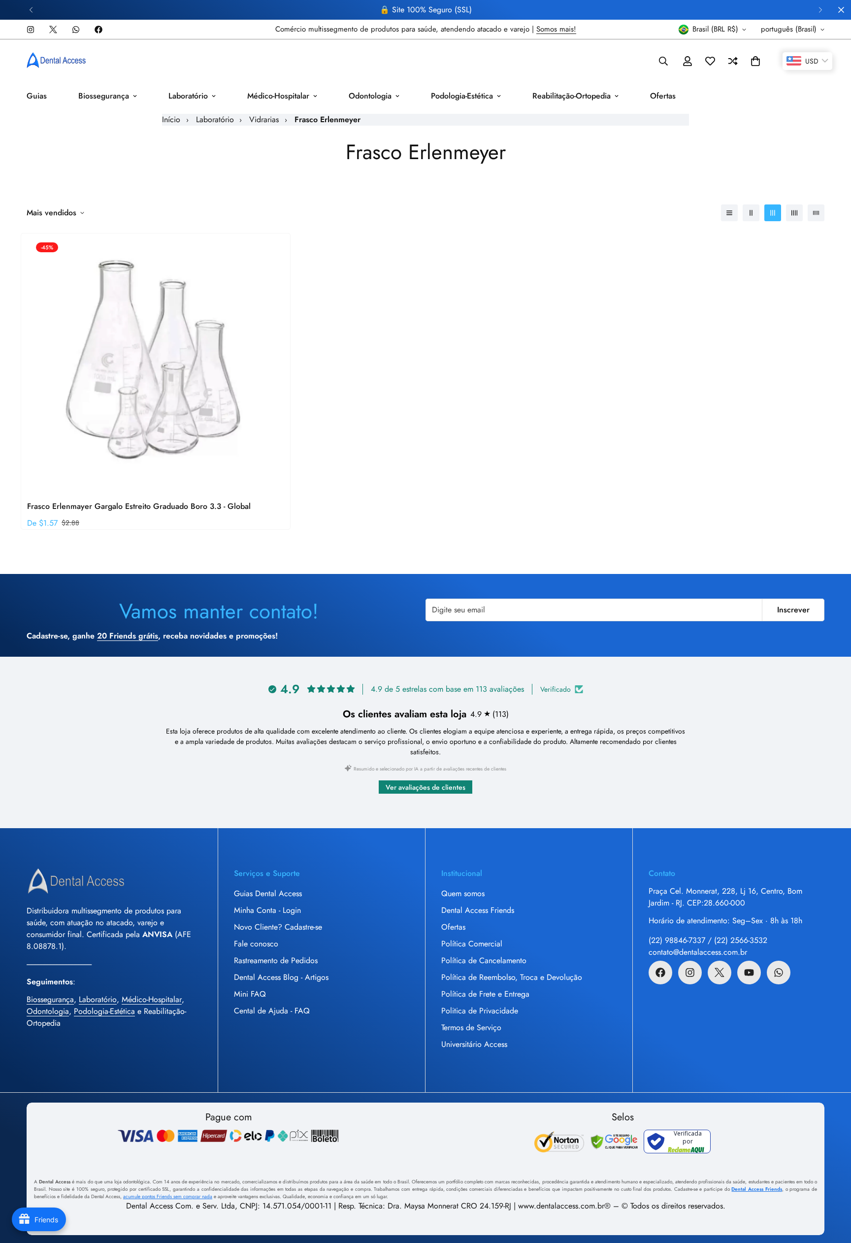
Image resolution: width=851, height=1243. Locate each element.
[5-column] (816, 212)
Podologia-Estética (462, 95)
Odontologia (370, 95)
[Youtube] (749, 972)
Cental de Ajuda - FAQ (272, 1010)
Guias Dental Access (268, 893)
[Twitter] (53, 30)
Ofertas (663, 95)
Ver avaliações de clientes (425, 787)
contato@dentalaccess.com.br (698, 952)
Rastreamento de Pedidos (276, 960)
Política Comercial (471, 943)
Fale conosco (256, 943)
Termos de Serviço (471, 1027)
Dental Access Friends (477, 910)
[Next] (820, 10)
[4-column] (794, 212)
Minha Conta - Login (267, 910)
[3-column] (772, 212)
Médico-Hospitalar (278, 95)
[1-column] (729, 212)
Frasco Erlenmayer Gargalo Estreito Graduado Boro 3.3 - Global (139, 506)
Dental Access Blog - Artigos (281, 977)
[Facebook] (98, 30)
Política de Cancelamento (483, 960)
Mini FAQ (250, 994)
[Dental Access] (56, 60)
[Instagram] (30, 30)
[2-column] (751, 212)
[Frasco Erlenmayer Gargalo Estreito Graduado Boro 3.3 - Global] (155, 362)
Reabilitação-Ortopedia (571, 95)
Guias (37, 95)
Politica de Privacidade (479, 1010)
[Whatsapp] (76, 30)
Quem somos (463, 893)
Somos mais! (556, 29)
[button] (755, 61)
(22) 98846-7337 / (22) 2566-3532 (708, 940)
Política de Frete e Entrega (485, 994)
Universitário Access (474, 1044)
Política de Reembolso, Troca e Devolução (511, 977)
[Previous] (31, 10)
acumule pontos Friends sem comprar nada (167, 1196)
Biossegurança (103, 95)
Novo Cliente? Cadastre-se (278, 927)
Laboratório (188, 95)
